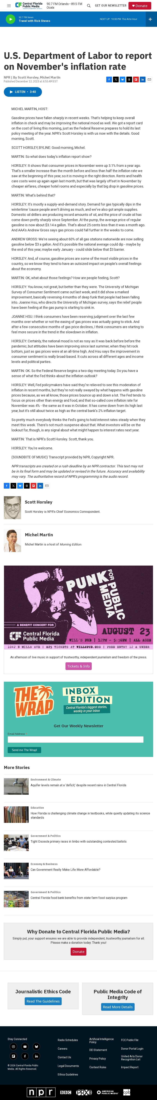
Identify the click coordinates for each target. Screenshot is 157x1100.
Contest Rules (97, 1067)
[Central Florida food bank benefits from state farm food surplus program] (16, 899)
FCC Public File (129, 1040)
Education (37, 807)
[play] (10, 19)
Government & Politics (46, 836)
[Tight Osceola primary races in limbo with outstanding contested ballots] (16, 843)
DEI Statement (98, 1050)
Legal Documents (68, 1066)
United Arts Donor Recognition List (132, 1058)
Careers (62, 1048)
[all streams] (151, 19)
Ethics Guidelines (68, 1074)
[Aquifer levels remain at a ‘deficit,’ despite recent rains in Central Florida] (16, 786)
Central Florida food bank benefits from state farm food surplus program (79, 898)
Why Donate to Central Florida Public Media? (78, 931)
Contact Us (64, 1057)
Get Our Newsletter (111, 5)
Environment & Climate (46, 779)
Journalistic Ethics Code (43, 991)
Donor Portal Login (132, 1048)
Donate (141, 6)
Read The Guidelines (43, 1001)
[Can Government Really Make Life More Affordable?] (16, 871)
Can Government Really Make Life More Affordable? (65, 869)
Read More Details (118, 1007)
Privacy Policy (97, 1058)
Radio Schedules (68, 1040)
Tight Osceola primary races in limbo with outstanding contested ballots (79, 841)
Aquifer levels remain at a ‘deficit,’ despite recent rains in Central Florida (78, 785)
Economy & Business (44, 864)
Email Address (17, 734)
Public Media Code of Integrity (118, 994)
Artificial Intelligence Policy (101, 1041)
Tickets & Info (78, 666)
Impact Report (129, 1067)
